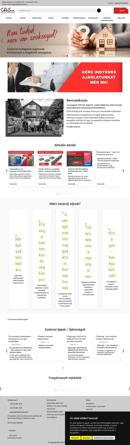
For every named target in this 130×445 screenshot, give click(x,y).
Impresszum (51, 409)
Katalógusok (93, 18)
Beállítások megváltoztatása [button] (103, 438)
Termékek (65, 18)
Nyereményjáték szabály (55, 412)
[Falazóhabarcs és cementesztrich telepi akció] (21, 158)
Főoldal (8, 18)
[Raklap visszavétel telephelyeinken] (50, 337)
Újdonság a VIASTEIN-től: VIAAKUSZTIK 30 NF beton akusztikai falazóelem (78, 350)
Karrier (110, 3)
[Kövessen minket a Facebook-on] (9, 426)
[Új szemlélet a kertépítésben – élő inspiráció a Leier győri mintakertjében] (21, 339)
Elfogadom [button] (75, 438)
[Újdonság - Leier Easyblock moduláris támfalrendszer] (108, 337)
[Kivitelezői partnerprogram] (18, 319)
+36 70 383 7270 (16, 404)
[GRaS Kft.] (35, 116)
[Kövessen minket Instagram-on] (14, 426)
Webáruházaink (79, 18)
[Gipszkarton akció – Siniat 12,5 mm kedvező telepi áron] (108, 153)
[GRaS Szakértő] (65, 40)
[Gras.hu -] (8, 10)
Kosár (122, 11)
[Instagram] (110, 11)
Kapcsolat (121, 18)
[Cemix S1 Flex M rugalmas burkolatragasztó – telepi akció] (79, 158)
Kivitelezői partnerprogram (107, 19)
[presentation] (63, 189)
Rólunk (22, 18)
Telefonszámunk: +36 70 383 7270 (13, 2)
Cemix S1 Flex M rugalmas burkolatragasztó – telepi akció (78, 171)
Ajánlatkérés (90, 403)
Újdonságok (36, 18)
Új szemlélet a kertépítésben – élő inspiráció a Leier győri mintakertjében (21, 350)
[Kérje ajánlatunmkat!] (65, 77)
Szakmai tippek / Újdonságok (95, 406)
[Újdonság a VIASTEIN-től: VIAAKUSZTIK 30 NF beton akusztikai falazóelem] (79, 339)
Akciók (50, 18)
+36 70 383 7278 (31, 2)
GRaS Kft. (63, 442)
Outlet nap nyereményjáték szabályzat (59, 414)
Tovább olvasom (73, 127)
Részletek (13, 184)
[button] (127, 40)
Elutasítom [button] (86, 438)
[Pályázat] (26, 430)
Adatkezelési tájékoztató (55, 403)
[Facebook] (105, 11)
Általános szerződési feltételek (57, 406)
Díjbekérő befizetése (121, 3)
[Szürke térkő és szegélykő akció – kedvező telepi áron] (50, 158)
